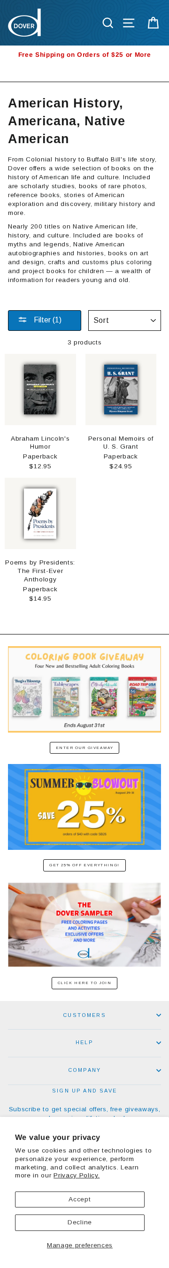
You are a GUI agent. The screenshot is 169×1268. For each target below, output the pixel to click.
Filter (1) (46, 320)
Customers (84, 1015)
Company (84, 1070)
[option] (84, 54)
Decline (80, 1222)
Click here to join (85, 983)
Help (84, 1042)
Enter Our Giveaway (85, 748)
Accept (80, 1199)
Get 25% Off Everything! (84, 865)
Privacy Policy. (77, 1175)
